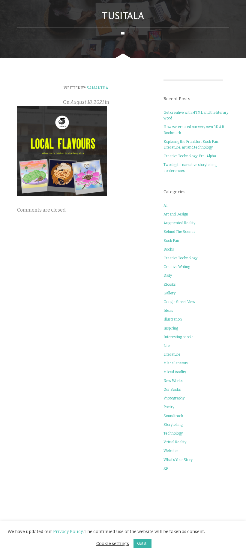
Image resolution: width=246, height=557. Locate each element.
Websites (171, 451)
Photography (174, 398)
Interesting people (179, 337)
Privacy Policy (68, 531)
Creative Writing (177, 267)
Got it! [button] (142, 543)
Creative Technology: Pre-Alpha (190, 156)
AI (166, 205)
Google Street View (179, 302)
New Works (173, 381)
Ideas (168, 311)
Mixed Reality (175, 372)
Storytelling (173, 425)
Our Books (172, 389)
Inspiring (171, 328)
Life (167, 346)
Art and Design (176, 214)
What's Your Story (178, 460)
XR (166, 468)
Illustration (173, 319)
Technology (173, 433)
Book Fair (171, 241)
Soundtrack (173, 416)
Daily (168, 275)
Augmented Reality (179, 223)
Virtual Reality (175, 442)
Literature (172, 354)
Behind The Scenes (179, 232)
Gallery (170, 293)
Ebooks (170, 284)
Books (169, 249)
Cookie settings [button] (112, 543)
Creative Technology (180, 258)
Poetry (169, 407)
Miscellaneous (176, 363)
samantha (97, 88)
